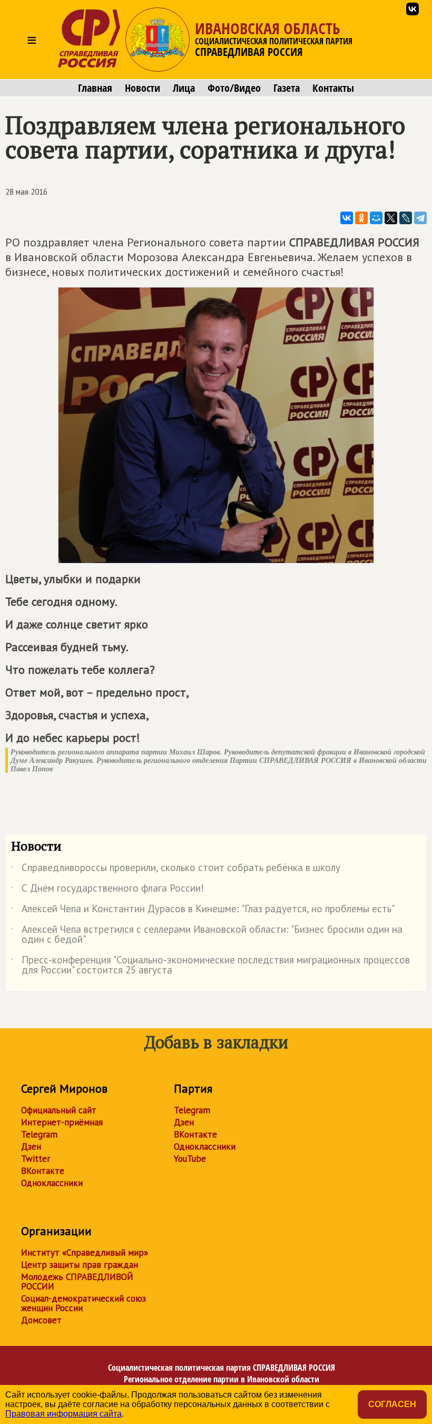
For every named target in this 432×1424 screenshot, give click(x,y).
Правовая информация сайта (63, 1413)
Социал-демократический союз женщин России (83, 1303)
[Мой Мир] (376, 218)
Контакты (333, 88)
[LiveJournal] (405, 218)
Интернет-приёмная (62, 1122)
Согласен (392, 1404)
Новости (142, 88)
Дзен (31, 1146)
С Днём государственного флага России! (107, 890)
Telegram (39, 1134)
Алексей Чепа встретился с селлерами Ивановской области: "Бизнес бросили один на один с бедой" (206, 934)
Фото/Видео (234, 88)
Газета (286, 88)
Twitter (35, 1158)
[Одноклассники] (361, 218)
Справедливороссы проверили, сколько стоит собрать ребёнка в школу (175, 869)
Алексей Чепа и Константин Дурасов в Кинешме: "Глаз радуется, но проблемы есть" (203, 911)
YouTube (190, 1158)
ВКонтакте (42, 1170)
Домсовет (41, 1320)
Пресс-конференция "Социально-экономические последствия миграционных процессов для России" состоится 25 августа (210, 965)
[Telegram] (420, 218)
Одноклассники (52, 1183)
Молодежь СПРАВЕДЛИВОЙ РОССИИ (77, 1281)
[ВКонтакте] (346, 218)
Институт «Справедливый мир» (84, 1252)
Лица (184, 88)
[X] (391, 218)
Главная (95, 88)
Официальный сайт (58, 1110)
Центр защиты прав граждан (79, 1264)
